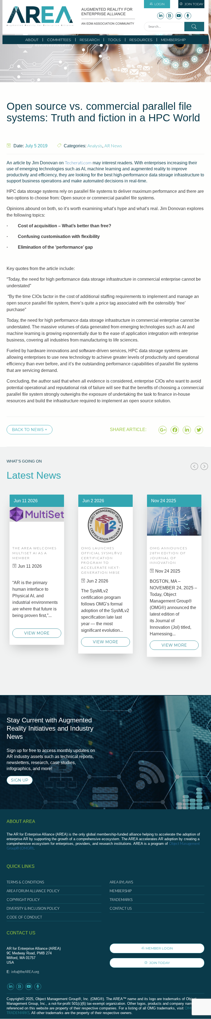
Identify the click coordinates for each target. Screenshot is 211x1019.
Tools (114, 40)
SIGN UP (19, 780)
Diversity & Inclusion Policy (33, 908)
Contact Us (121, 908)
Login (159, 4)
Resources (140, 40)
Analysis (94, 145)
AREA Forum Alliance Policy (33, 891)
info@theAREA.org (25, 971)
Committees (59, 40)
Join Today (193, 4)
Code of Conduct (24, 917)
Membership (173, 40)
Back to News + (29, 429)
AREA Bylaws (121, 882)
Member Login (159, 948)
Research (89, 40)
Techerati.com (78, 162)
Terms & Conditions (25, 882)
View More (36, 633)
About (31, 40)
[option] (36, 570)
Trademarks (121, 899)
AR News (113, 145)
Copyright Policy (23, 899)
